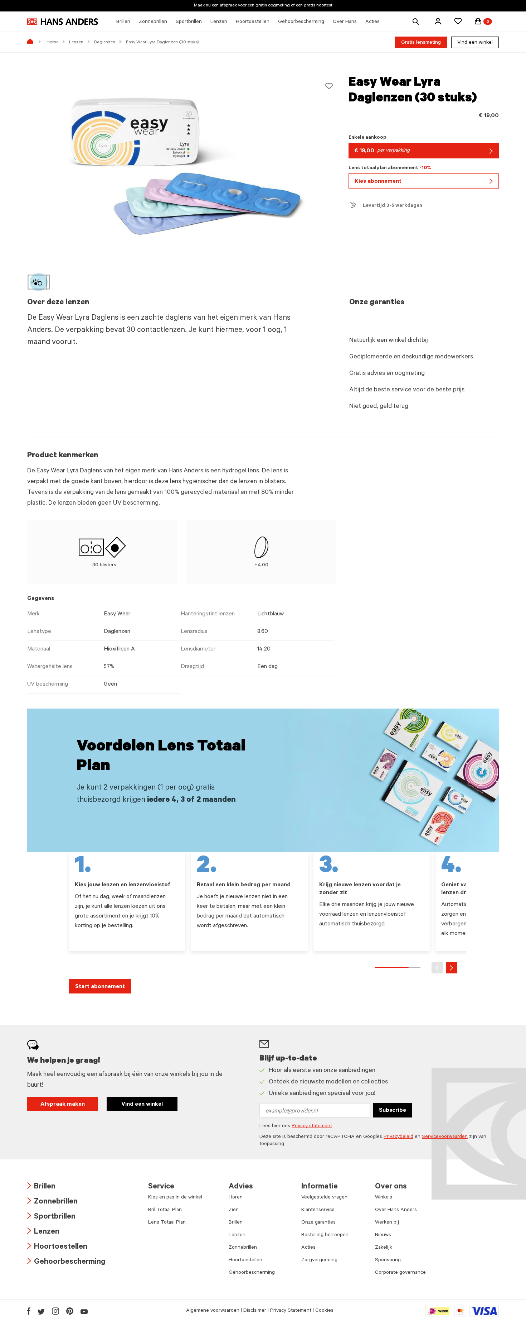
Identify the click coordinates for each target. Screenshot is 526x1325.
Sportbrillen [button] (189, 22)
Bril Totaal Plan (165, 1210)
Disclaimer (254, 1311)
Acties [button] (372, 22)
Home (52, 42)
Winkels (383, 1198)
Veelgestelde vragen (324, 1198)
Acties (308, 1248)
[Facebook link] (28, 1311)
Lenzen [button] (218, 22)
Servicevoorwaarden (445, 1137)
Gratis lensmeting (421, 43)
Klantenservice (318, 1210)
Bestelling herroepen (325, 1235)
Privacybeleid (398, 1137)
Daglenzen (104, 42)
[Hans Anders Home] (62, 21)
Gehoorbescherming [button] (301, 22)
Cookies (324, 1311)
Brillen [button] (123, 22)
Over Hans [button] (345, 22)
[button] (438, 21)
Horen (236, 1198)
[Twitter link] (41, 1311)
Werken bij (387, 1223)
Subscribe (392, 1110)
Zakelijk (383, 1248)
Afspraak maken (62, 1104)
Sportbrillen (51, 1217)
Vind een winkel (475, 43)
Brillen (41, 1187)
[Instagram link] (55, 1311)
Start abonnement (100, 987)
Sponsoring (388, 1260)
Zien (234, 1210)
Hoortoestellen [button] (252, 22)
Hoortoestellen (57, 1247)
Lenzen (76, 42)
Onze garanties (318, 1223)
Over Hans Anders (396, 1210)
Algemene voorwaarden (212, 1311)
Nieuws (383, 1235)
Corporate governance (400, 1273)
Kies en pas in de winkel (175, 1198)
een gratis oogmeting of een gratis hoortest (290, 5)
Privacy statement (312, 1126)
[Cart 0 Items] (478, 21)
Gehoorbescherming (66, 1262)
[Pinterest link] (69, 1311)
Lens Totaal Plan (167, 1223)
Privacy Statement (290, 1311)
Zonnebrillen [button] (153, 22)
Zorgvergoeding (319, 1260)
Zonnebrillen (52, 1202)
